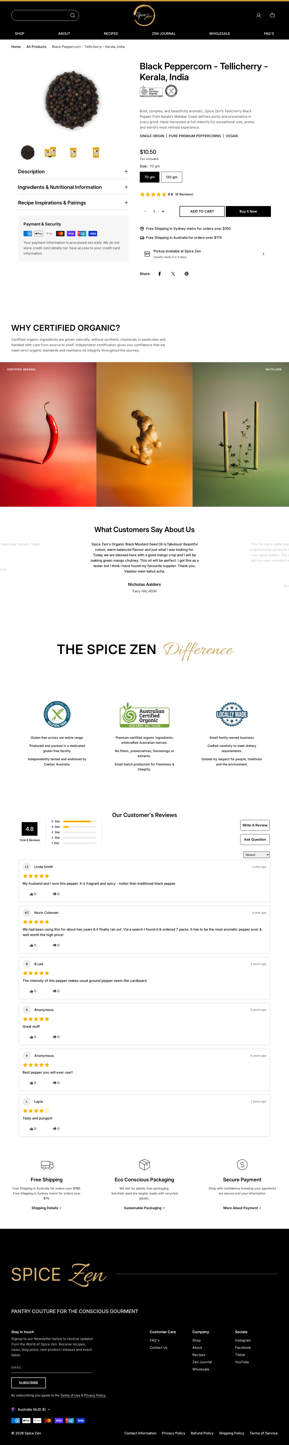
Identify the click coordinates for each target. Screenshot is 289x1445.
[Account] (258, 15)
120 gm (171, 177)
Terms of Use (70, 1395)
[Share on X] (173, 273)
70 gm (149, 177)
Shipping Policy (231, 1433)
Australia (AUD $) (32, 1409)
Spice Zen (33, 1433)
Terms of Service (264, 1433)
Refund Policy (202, 1433)
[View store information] (263, 254)
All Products (36, 47)
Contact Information (140, 1433)
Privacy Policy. (95, 1395)
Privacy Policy (173, 1433)
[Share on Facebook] (159, 273)
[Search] (72, 15)
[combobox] (45, 15)
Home (16, 47)
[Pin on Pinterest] (186, 273)
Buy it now (248, 211)
